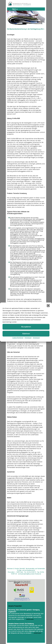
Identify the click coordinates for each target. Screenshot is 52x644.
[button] (48, 305)
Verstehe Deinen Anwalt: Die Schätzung (21, 623)
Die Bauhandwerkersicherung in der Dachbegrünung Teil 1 (25, 29)
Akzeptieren (26, 327)
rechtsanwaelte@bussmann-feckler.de (29, 574)
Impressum (28, 337)
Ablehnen (26, 334)
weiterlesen (30, 619)
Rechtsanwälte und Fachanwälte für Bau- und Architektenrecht (31, 569)
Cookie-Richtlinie (17, 337)
